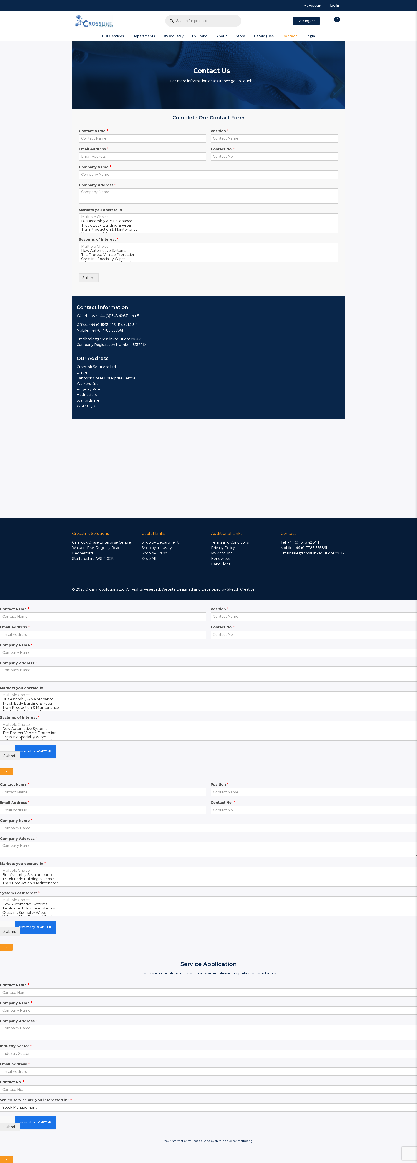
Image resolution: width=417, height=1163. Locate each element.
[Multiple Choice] (208, 217)
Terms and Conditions (230, 542)
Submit (88, 278)
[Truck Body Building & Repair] (208, 225)
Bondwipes (220, 559)
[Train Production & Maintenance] (208, 229)
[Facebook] (311, 589)
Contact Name (93, 131)
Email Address (93, 149)
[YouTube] (323, 589)
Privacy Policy (223, 548)
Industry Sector (16, 1046)
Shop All (149, 559)
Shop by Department (160, 542)
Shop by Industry (157, 548)
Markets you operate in (102, 210)
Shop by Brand (154, 553)
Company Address (97, 185)
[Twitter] (317, 589)
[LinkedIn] (329, 589)
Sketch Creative (241, 589)
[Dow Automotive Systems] (208, 251)
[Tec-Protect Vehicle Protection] (208, 255)
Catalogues (306, 21)
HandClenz (221, 564)
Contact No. (223, 149)
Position (219, 131)
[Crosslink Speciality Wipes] (208, 259)
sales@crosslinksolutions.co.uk (318, 553)
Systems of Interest (98, 239)
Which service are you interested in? (36, 1100)
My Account (221, 553)
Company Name (95, 167)
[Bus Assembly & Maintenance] (208, 221)
